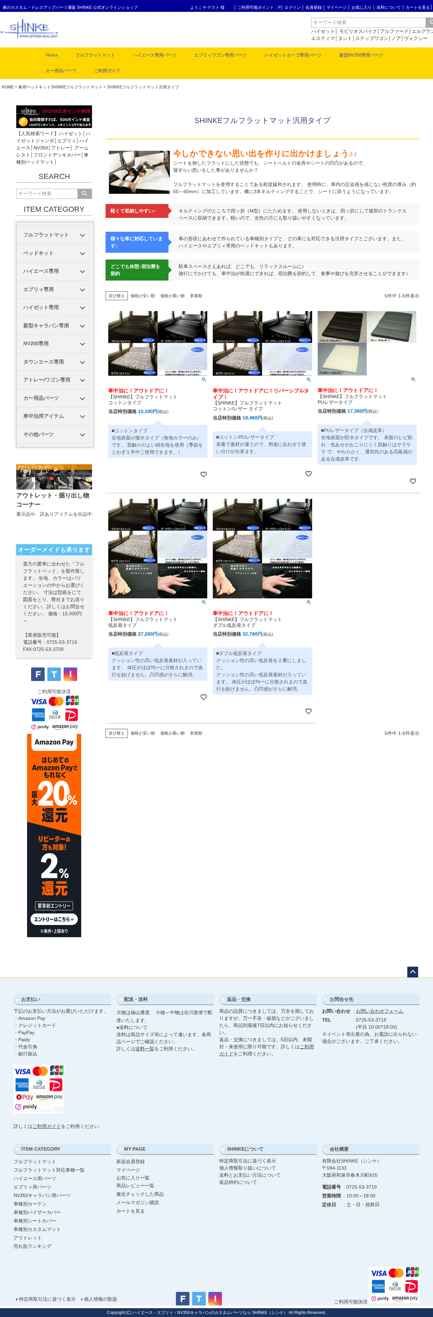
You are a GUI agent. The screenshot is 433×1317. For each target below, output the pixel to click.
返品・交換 (239, 999)
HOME (8, 87)
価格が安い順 (143, 295)
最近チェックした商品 (140, 1194)
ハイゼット (323, 31)
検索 (84, 194)
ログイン (292, 7)
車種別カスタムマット (37, 1229)
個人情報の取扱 (100, 1299)
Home (52, 55)
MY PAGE (134, 1149)
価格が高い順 (172, 295)
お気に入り (361, 7)
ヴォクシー (416, 38)
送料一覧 (144, 1048)
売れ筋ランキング (32, 1246)
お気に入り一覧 (133, 1177)
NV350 (40, 147)
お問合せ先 (342, 999)
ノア (396, 38)
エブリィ (66, 140)
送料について (389, 7)
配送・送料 (136, 999)
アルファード (394, 31)
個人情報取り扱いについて (247, 1168)
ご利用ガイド (107, 70)
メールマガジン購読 (137, 1202)
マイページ (336, 7)
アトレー (60, 147)
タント (345, 38)
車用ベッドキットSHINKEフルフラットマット (60, 87)
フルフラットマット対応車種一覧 (49, 1170)
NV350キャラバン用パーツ (42, 1195)
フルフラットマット (95, 55)
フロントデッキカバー (57, 155)
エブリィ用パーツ (32, 1187)
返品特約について (238, 1182)
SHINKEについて (245, 1149)
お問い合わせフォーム (379, 1011)
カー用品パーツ (61, 70)
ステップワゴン (371, 38)
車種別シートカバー (35, 1220)
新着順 (196, 295)
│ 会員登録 (312, 7)
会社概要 (339, 1149)
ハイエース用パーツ (35, 1178)
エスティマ (323, 38)
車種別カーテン (30, 1204)
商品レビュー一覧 (135, 1185)
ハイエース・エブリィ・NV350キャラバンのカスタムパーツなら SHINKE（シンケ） (210, 1312)
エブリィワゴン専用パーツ (220, 55)
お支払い (30, 999)
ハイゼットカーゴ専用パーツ (293, 55)
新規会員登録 (130, 1161)
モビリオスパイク (358, 31)
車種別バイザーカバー (37, 1212)
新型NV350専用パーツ (361, 55)
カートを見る (418, 7)
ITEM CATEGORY (40, 1149)
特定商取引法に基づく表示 (247, 1161)
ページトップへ (412, 972)
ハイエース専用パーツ (155, 55)
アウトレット (28, 1237)
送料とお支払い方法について (250, 1175)
